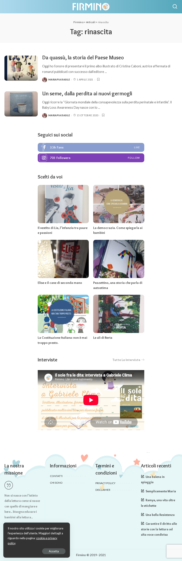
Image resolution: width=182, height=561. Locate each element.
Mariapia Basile (59, 79)
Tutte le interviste (126, 360)
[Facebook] (91, 147)
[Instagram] (91, 157)
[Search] (175, 6)
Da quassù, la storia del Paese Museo (83, 57)
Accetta (54, 551)
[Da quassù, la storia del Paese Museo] (21, 68)
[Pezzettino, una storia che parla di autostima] (118, 259)
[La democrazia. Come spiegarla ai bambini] (118, 204)
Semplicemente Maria (161, 491)
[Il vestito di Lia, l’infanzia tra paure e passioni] (63, 204)
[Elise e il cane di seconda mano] (63, 259)
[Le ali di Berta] (118, 314)
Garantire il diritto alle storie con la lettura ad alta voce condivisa (159, 529)
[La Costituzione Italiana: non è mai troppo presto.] (63, 314)
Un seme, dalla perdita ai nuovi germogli (87, 93)
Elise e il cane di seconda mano (60, 283)
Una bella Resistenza (160, 515)
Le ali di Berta (102, 338)
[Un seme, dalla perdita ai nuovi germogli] (21, 103)
